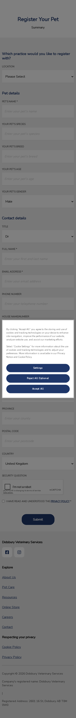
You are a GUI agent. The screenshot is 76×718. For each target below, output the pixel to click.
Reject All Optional (38, 378)
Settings (38, 368)
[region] (38, 359)
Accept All (38, 389)
